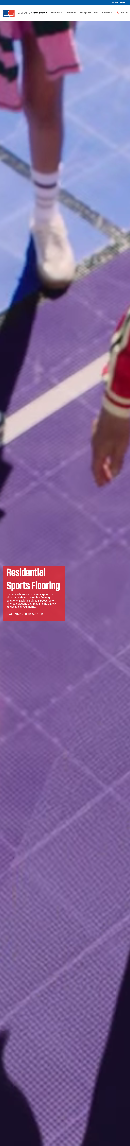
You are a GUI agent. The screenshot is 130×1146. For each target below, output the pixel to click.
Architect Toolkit (118, 2)
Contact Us (107, 12)
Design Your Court (89, 12)
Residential (39, 12)
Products (70, 12)
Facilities (55, 12)
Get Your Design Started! (26, 614)
